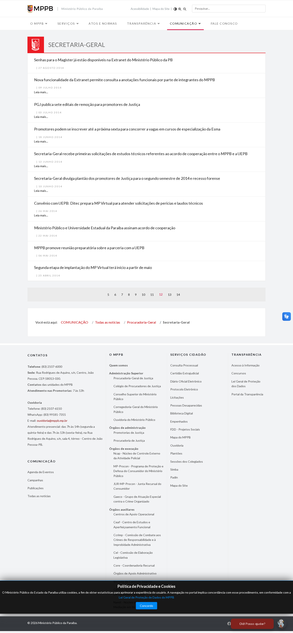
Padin (174, 477)
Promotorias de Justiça (128, 432)
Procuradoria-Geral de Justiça (133, 378)
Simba (174, 469)
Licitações (177, 397)
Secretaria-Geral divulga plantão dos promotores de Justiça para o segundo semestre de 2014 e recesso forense (127, 178)
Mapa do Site (161, 8)
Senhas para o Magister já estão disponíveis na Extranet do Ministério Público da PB (103, 59)
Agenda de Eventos (40, 472)
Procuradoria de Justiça (129, 440)
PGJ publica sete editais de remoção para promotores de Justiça (87, 104)
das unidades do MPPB (50, 384)
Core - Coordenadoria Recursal (134, 565)
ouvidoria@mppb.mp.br (52, 420)
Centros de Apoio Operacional (133, 514)
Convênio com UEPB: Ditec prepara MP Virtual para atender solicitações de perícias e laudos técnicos (118, 203)
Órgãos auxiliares (121, 509)
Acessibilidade (140, 8)
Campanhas (35, 480)
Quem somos (118, 365)
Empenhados (179, 421)
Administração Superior (126, 373)
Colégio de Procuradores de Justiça (137, 386)
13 (169, 294)
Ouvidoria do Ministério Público (134, 420)
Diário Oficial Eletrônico (186, 381)
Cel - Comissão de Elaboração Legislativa (133, 555)
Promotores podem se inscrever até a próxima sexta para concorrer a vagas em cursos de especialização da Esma (127, 129)
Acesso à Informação (245, 365)
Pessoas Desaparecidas (186, 405)
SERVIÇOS (66, 23)
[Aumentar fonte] (180, 8)
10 (143, 294)
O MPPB (37, 23)
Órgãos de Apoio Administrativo (135, 573)
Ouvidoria (176, 445)
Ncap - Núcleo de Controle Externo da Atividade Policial (136, 456)
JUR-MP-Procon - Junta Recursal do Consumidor (137, 486)
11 (152, 294)
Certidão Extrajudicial (184, 373)
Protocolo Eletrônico (184, 389)
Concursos (238, 373)
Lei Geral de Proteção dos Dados (245, 384)
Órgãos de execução (123, 448)
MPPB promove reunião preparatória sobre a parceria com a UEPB (89, 247)
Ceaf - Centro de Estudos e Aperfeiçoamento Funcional (131, 524)
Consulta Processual (184, 365)
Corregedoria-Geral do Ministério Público (135, 409)
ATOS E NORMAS (103, 23)
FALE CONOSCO (224, 23)
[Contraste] (175, 8)
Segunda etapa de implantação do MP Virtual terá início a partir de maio (93, 267)
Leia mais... (41, 92)
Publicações (35, 488)
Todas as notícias (39, 496)
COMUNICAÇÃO (183, 23)
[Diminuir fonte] (185, 8)
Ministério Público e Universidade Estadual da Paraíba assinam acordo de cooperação (104, 227)
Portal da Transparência (247, 394)
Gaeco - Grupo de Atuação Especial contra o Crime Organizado (137, 499)
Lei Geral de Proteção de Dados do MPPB (146, 597)
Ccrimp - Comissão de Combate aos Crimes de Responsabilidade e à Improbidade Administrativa (137, 539)
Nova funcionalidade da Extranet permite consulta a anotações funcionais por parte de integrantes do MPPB (124, 79)
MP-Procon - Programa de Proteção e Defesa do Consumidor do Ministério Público (138, 471)
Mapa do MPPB (180, 437)
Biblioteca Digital (181, 413)
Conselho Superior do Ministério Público (135, 396)
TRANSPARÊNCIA (141, 23)
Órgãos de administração (127, 427)
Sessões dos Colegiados (186, 461)
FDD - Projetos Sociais (185, 429)
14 (178, 294)
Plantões (176, 453)
